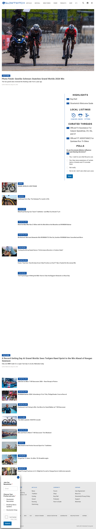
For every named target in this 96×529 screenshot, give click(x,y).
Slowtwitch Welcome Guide (81, 103)
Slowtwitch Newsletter (10, 500)
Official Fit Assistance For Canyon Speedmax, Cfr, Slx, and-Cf (81, 131)
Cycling (22, 209)
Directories (47, 3)
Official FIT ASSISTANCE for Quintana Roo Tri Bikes (82, 139)
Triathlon (23, 222)
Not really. (72, 167)
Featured (6, 75)
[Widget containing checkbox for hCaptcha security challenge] (11, 517)
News (21, 183)
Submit (7, 523)
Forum (55, 3)
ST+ (76, 3)
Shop (70, 3)
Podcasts (63, 3)
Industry (22, 468)
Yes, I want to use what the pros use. (81, 157)
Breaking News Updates (11, 506)
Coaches (73, 119)
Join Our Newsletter (8, 483)
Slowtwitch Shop (11, 510)
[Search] (83, 3)
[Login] (87, 3)
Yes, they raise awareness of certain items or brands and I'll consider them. (81, 162)
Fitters (87, 119)
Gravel (21, 196)
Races (80, 119)
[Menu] (92, 3)
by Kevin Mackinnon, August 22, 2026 (10, 84)
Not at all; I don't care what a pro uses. (81, 171)
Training (22, 247)
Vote (69, 176)
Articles (29, 3)
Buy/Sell (37, 3)
